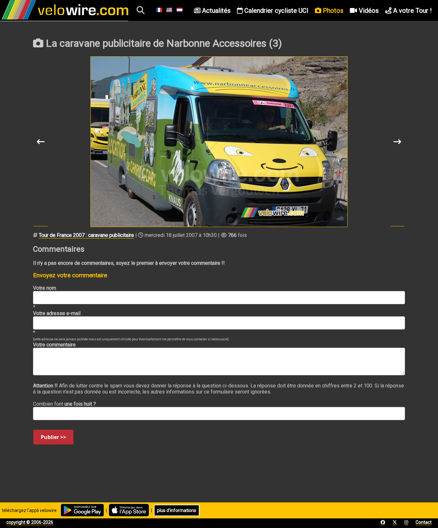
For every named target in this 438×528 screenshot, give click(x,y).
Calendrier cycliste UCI (275, 10)
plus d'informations (176, 510)
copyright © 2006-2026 (29, 522)
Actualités (215, 10)
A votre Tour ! (412, 10)
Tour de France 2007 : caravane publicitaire (86, 235)
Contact (424, 522)
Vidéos (368, 10)
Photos (332, 10)
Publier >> (53, 437)
